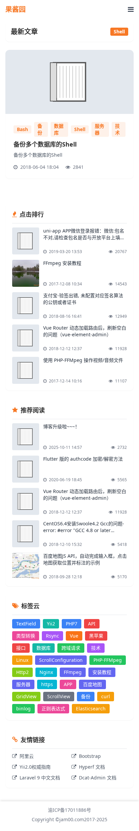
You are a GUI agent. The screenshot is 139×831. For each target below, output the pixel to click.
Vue (74, 636)
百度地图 (92, 684)
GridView (26, 696)
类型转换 (25, 636)
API (91, 623)
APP (68, 684)
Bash (22, 129)
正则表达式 (53, 708)
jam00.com (71, 819)
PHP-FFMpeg (107, 660)
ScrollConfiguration (61, 660)
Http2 (22, 672)
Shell (79, 129)
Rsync (52, 636)
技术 (117, 129)
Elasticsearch (91, 708)
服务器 (99, 129)
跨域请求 (70, 648)
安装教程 (101, 672)
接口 (21, 648)
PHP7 (71, 623)
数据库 (58, 129)
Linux (22, 660)
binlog (23, 708)
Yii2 (51, 623)
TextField (26, 623)
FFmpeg (73, 672)
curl (105, 696)
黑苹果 (96, 636)
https (47, 684)
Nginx (46, 672)
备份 (39, 129)
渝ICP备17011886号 (69, 810)
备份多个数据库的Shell (45, 144)
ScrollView (58, 696)
